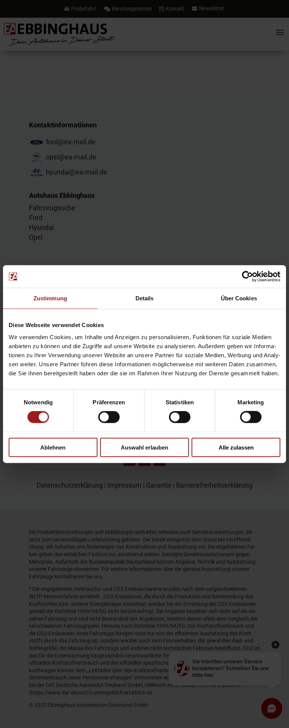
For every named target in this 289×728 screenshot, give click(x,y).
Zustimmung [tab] (50, 298)
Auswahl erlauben (144, 447)
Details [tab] (144, 298)
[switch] (109, 417)
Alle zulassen (236, 447)
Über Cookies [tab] (239, 298)
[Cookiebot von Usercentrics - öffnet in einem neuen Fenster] (247, 276)
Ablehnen (52, 447)
